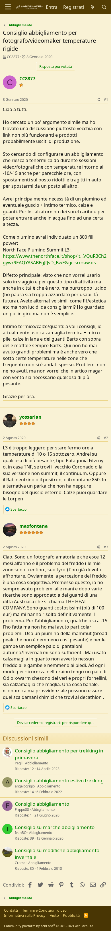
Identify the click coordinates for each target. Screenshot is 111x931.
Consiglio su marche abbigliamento (54, 827)
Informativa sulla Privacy (25, 915)
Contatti (11, 910)
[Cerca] (104, 7)
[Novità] (92, 7)
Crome (20, 862)
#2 (106, 437)
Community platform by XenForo (49, 926)
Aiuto (54, 915)
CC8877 (13, 56)
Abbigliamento (36, 763)
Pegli (18, 763)
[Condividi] (98, 100)
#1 (106, 99)
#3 (106, 547)
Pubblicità (71, 915)
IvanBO (20, 832)
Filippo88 (22, 809)
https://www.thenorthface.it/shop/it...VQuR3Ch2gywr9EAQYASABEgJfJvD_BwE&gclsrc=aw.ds (54, 259)
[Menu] (8, 7)
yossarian (30, 417)
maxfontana (33, 526)
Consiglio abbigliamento (42, 804)
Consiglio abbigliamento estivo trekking (59, 780)
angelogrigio (25, 786)
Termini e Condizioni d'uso (44, 910)
